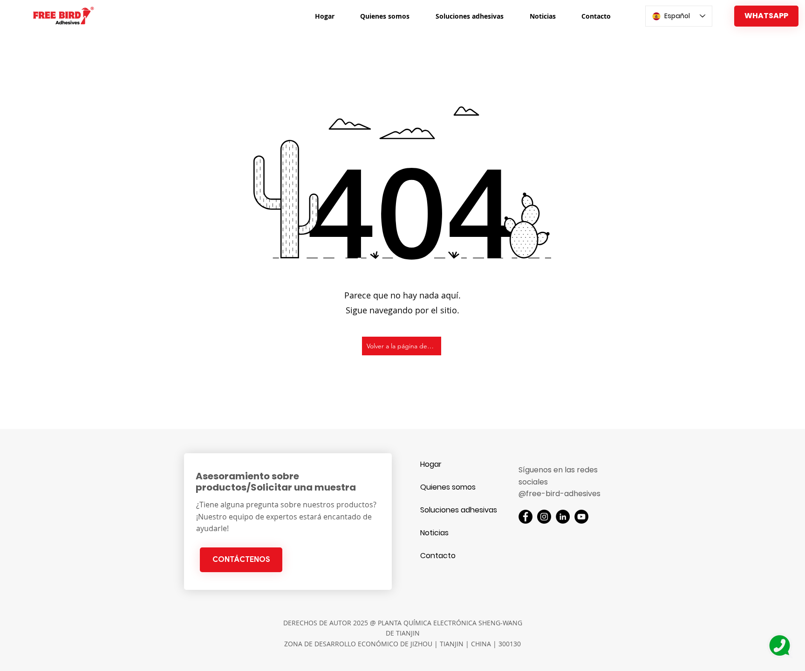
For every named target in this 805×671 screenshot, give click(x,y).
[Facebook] (525, 517)
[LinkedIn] (563, 517)
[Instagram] (544, 517)
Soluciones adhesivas (453, 510)
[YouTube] (581, 517)
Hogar (431, 464)
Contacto (438, 555)
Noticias (434, 532)
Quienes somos (448, 487)
